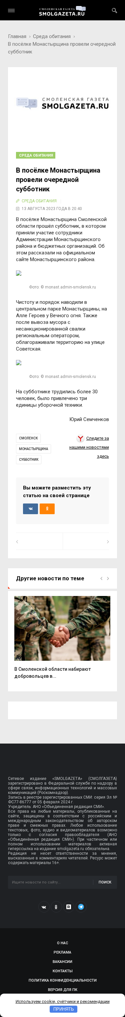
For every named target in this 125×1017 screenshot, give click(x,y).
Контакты (63, 971)
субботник (28, 459)
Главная (17, 36)
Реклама (62, 952)
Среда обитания (52, 36)
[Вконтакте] (44, 906)
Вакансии (62, 962)
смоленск (28, 438)
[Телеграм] (81, 906)
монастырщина (33, 449)
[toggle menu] (11, 10)
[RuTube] (68, 906)
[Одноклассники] (56, 906)
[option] (62, 641)
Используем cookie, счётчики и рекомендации (63, 1001)
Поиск (105, 882)
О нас (62, 943)
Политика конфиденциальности (63, 980)
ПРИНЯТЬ (63, 1009)
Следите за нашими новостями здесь (89, 447)
